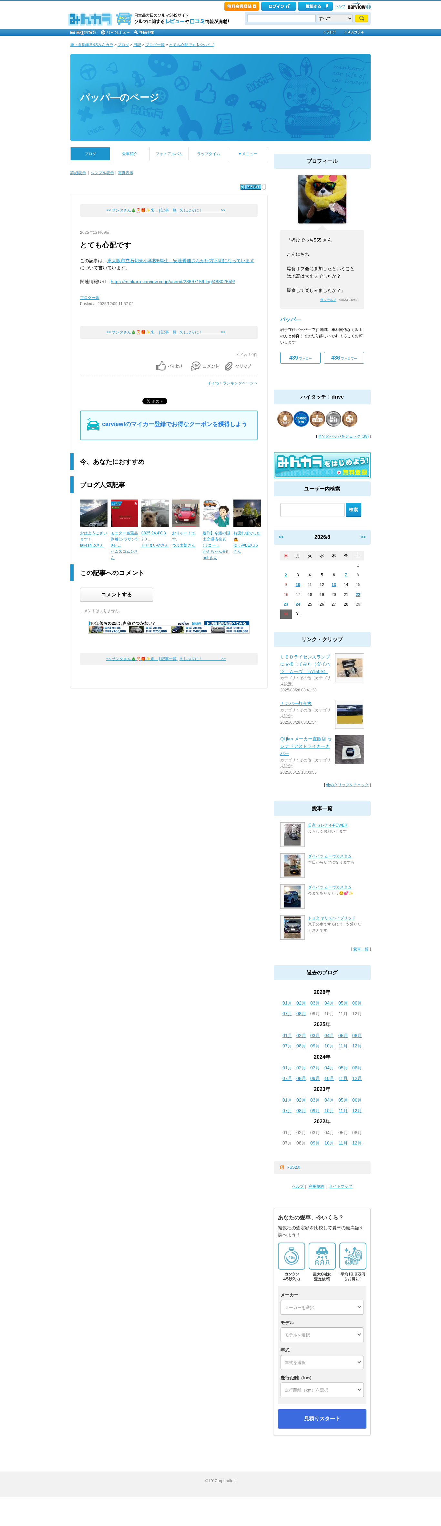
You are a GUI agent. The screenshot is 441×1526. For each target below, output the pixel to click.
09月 (315, 1045)
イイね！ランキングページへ (232, 383)
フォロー (300, 358)
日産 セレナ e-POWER (327, 825)
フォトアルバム (169, 154)
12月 (357, 1045)
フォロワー (344, 358)
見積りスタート (322, 1418)
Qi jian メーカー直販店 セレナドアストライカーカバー (306, 746)
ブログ (123, 45)
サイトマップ (340, 1186)
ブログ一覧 (155, 45)
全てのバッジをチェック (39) (343, 436)
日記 (137, 45)
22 (358, 594)
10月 (329, 1045)
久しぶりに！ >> (202, 210)
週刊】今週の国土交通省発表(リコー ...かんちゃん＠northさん (216, 545)
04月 (329, 1003)
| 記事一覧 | (169, 210)
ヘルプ (340, 6)
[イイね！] (251, 187)
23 (286, 604)
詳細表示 (78, 173)
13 (334, 584)
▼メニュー (247, 154)
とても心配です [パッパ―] (191, 45)
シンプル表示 (102, 173)
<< (281, 537)
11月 (343, 1045)
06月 (357, 1003)
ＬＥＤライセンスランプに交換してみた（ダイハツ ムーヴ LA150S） (305, 664)
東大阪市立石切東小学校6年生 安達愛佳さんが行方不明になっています (180, 260)
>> (363, 537)
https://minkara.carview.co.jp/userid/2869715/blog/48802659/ (173, 281)
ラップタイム (208, 154)
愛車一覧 (361, 949)
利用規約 (316, 1186)
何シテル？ (328, 300)
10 (298, 584)
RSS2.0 (293, 1167)
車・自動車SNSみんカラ (91, 45)
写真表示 (125, 173)
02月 (301, 1003)
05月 (343, 1003)
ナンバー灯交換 (296, 703)
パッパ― (290, 319)
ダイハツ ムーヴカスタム (330, 856)
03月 (315, 1003)
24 (298, 604)
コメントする (116, 594)
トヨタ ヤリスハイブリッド (331, 918)
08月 (301, 1013)
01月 (287, 1003)
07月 (287, 1013)
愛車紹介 (130, 154)
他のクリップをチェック (347, 785)
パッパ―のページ (119, 97)
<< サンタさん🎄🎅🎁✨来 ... (132, 210)
